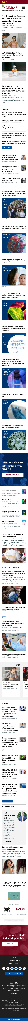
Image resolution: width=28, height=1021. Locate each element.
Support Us (9, 944)
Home (14, 958)
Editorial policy (14, 960)
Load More (7, 801)
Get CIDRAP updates (14, 1019)
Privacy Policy (15, 1010)
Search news (14, 963)
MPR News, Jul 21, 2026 (9, 838)
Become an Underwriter (14, 920)
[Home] (9, 6)
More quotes (8, 841)
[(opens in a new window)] (11, 2)
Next (19, 665)
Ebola (4, 617)
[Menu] (23, 7)
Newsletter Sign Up (12, 475)
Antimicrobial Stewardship (11, 567)
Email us (14, 993)
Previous (17, 665)
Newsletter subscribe (14, 973)
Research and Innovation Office (10, 1008)
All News (7, 147)
